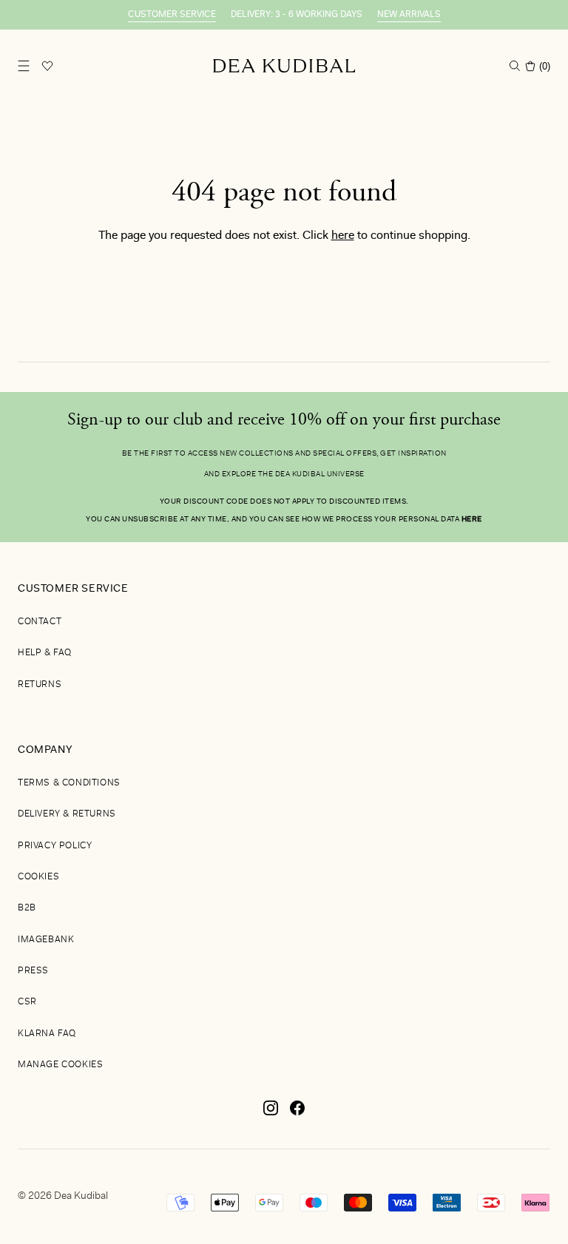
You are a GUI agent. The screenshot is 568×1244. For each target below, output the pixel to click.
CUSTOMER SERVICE (172, 14)
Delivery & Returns (67, 814)
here (342, 236)
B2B (27, 908)
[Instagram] (270, 1113)
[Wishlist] (47, 66)
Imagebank (46, 940)
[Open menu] (24, 66)
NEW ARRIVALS (409, 14)
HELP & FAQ (45, 653)
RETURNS (39, 684)
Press (33, 971)
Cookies (38, 877)
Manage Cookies (60, 1065)
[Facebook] (297, 1113)
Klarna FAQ (47, 1034)
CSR (27, 1002)
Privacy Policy (55, 846)
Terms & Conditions (69, 783)
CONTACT (39, 622)
